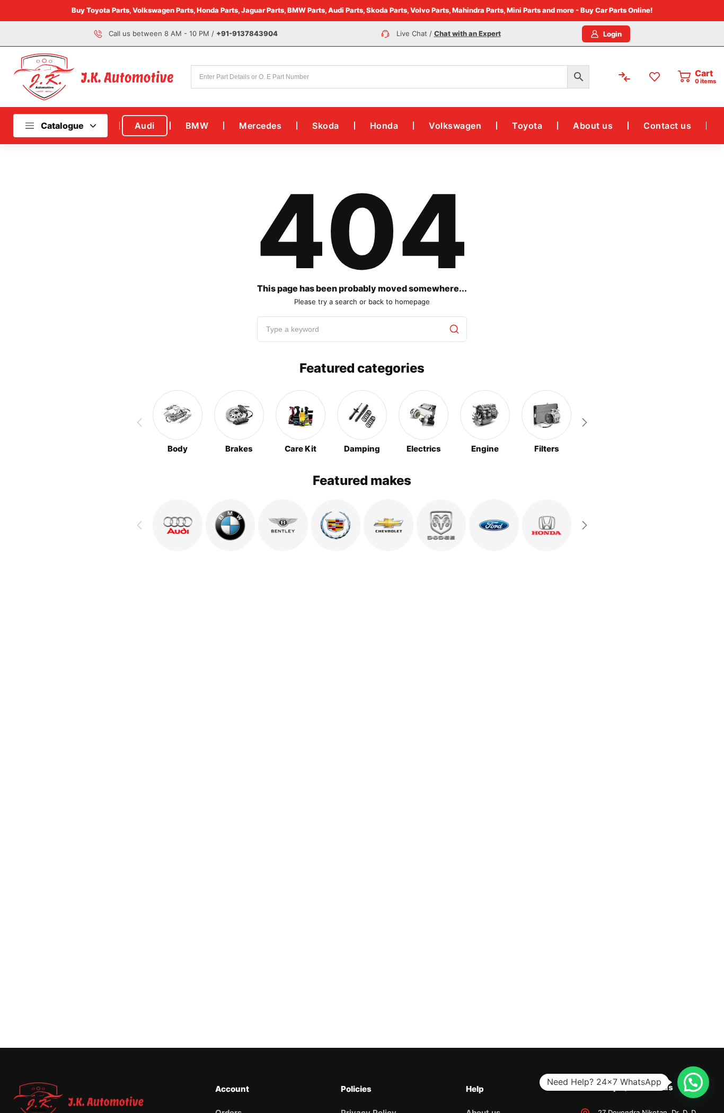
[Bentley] (283, 525)
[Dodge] (441, 525)
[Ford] (494, 525)
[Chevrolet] (388, 525)
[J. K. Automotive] (93, 76)
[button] (584, 422)
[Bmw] (230, 525)
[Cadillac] (336, 525)
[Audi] (177, 525)
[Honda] (547, 525)
